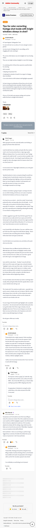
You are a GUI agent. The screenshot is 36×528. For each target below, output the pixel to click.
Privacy (21, 520)
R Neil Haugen (8, 138)
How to (5, 114)
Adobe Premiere (21, 7)
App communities (12, 7)
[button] (3, 3)
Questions (30, 7)
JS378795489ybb (9, 37)
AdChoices (7, 526)
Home (5, 7)
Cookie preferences (7, 523)
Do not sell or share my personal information (22, 523)
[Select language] (25, 3)
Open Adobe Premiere (26, 15)
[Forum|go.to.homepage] (12, 3)
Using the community (7, 520)
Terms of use (16, 520)
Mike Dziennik (8, 412)
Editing (10, 114)
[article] (18, 233)
